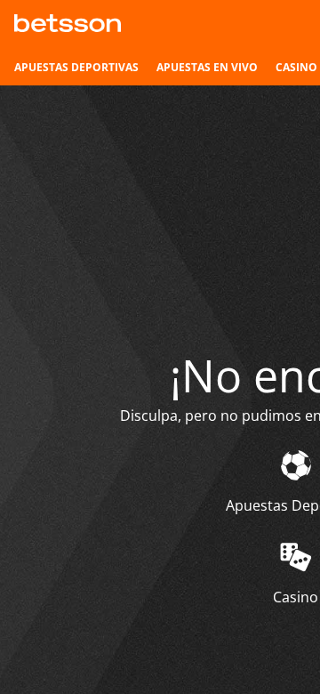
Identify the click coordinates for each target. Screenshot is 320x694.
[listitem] (76, 67)
